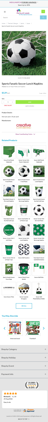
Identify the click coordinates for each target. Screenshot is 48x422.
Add (29, 102)
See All (24, 306)
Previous (4, 328)
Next (43, 328)
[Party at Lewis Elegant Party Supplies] (24, 11)
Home (3, 23)
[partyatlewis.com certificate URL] (24, 410)
